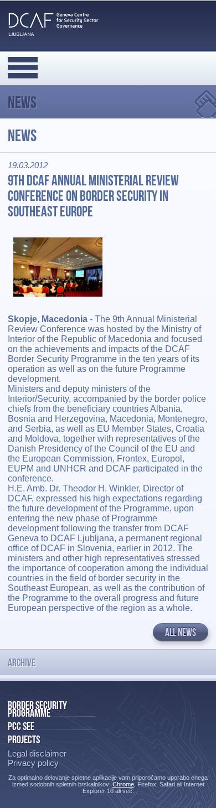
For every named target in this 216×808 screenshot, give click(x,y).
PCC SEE (21, 726)
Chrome (123, 784)
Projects (24, 739)
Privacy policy (33, 763)
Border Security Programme (37, 709)
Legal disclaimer (37, 753)
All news (180, 632)
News (22, 102)
